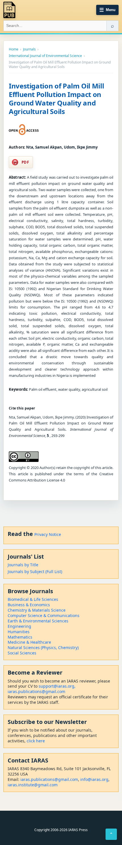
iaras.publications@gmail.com (36, 691)
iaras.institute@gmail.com (33, 784)
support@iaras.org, (57, 686)
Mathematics (20, 637)
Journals (29, 49)
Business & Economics (29, 604)
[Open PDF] (24, 129)
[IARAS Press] (9, 10)
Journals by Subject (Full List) (35, 571)
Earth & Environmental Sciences (38, 621)
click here (36, 740)
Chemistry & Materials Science (37, 610)
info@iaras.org (94, 779)
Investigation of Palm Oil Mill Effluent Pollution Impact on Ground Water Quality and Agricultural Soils (56, 98)
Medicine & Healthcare (29, 642)
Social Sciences (22, 653)
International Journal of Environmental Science (45, 56)
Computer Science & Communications (43, 615)
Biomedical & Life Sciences (33, 599)
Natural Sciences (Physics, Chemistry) (43, 647)
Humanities (19, 631)
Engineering (19, 626)
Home (13, 49)
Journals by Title (23, 564)
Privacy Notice (47, 534)
